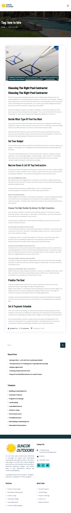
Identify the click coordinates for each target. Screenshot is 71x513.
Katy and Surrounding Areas (47, 452)
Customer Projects (15, 395)
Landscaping (13, 402)
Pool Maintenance (15, 417)
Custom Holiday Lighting (14, 505)
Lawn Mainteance (12, 502)
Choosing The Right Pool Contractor (28, 88)
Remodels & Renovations (17, 79)
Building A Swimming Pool (17, 77)
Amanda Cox (14, 328)
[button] (68, 5)
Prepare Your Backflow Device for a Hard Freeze (25, 374)
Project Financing (44, 495)
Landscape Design (13, 499)
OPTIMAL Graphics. (25, 477)
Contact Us (42, 499)
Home (3, 27)
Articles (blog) (43, 492)
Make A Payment (44, 502)
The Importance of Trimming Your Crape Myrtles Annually (28, 363)
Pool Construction (32, 77)
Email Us (42, 456)
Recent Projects (44, 489)
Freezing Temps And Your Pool (19, 371)
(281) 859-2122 (44, 460)
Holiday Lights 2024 (16, 367)
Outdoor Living (14, 410)
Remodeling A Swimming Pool (49, 77)
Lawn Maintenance (15, 406)
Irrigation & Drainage (16, 398)
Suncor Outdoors (22, 474)
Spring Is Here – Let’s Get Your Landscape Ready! (26, 360)
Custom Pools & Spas (14, 489)
